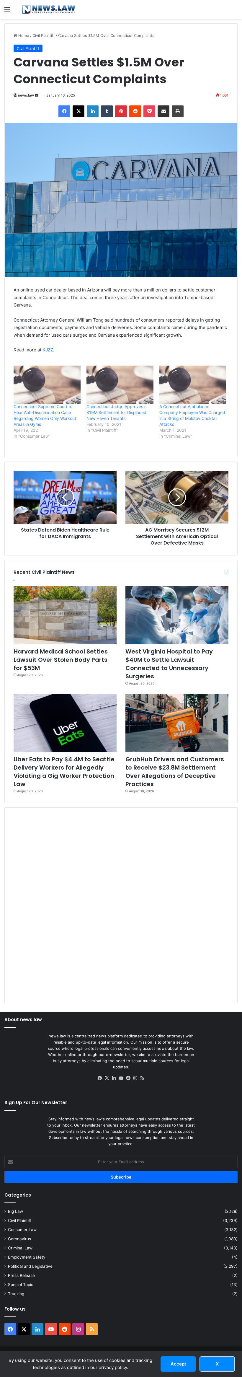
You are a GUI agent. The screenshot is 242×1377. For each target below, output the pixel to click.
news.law (26, 95)
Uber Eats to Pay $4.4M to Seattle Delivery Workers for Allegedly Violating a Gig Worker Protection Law (64, 771)
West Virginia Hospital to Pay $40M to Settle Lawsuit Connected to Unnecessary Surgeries (169, 663)
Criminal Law (20, 1248)
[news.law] (49, 9)
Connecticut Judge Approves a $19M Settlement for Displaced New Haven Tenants (116, 412)
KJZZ (47, 350)
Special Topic (20, 1284)
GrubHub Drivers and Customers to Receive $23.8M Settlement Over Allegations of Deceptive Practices (174, 771)
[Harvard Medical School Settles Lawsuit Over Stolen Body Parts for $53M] (65, 615)
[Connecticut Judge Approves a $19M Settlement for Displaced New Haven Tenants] (119, 385)
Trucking (16, 1293)
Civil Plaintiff (43, 35)
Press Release (21, 1275)
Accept (178, 1364)
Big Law (15, 1211)
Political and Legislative (30, 1266)
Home (23, 35)
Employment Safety (26, 1257)
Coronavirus (19, 1238)
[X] (106, 1078)
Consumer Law (22, 1229)
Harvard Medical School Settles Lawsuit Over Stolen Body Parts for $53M (61, 659)
